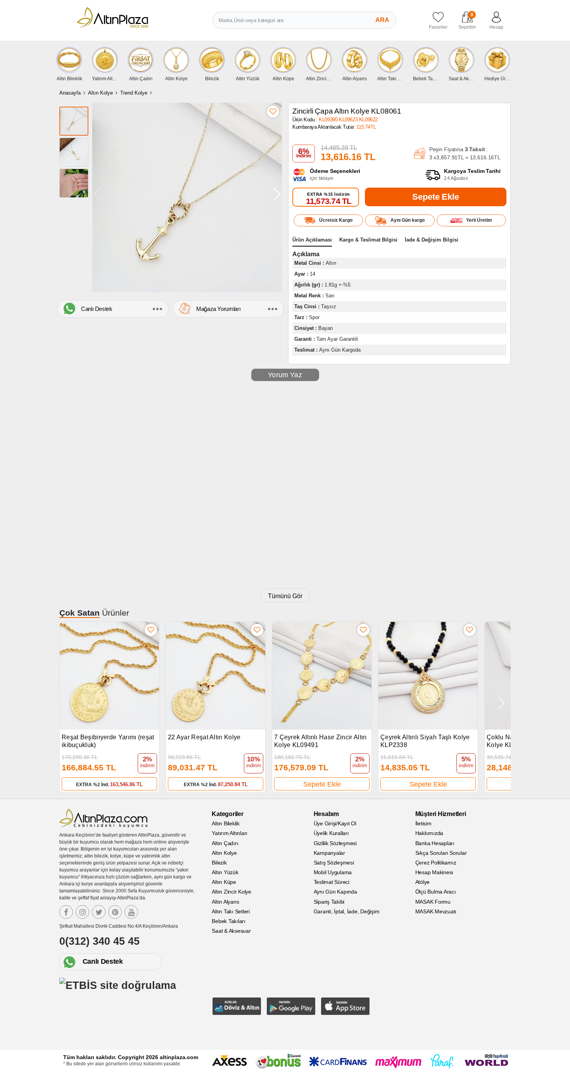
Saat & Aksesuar (231, 931)
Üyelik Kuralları (331, 833)
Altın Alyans (225, 902)
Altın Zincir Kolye (231, 892)
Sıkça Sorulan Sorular (441, 853)
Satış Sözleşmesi (334, 862)
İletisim (423, 823)
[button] (277, 194)
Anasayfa (70, 93)
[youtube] (131, 912)
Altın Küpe (224, 882)
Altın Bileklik (226, 823)
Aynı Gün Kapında (335, 892)
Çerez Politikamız (435, 862)
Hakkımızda (429, 833)
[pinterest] (115, 912)
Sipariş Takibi (329, 902)
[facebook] (66, 912)
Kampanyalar (329, 853)
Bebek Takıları (228, 921)
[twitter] (98, 912)
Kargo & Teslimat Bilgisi (368, 240)
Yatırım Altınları (229, 833)
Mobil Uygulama (333, 872)
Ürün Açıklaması (312, 240)
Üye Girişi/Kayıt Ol (335, 823)
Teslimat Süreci (331, 882)
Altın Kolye (100, 93)
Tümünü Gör (285, 596)
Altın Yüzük (225, 872)
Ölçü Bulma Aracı (435, 892)
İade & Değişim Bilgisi (431, 240)
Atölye (422, 882)
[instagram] (82, 912)
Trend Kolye (133, 93)
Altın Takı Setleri (231, 911)
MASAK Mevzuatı (436, 911)
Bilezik (219, 862)
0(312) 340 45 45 (99, 941)
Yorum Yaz (285, 375)
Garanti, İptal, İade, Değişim (347, 911)
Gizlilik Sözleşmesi (335, 843)
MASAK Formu (433, 902)
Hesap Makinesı (434, 872)
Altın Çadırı (225, 843)
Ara (382, 20)
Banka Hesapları (434, 843)
